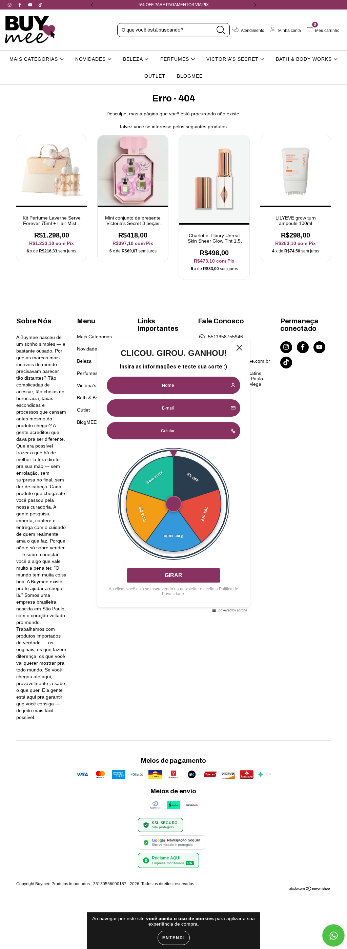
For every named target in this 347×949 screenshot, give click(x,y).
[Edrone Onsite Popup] (173, 474)
